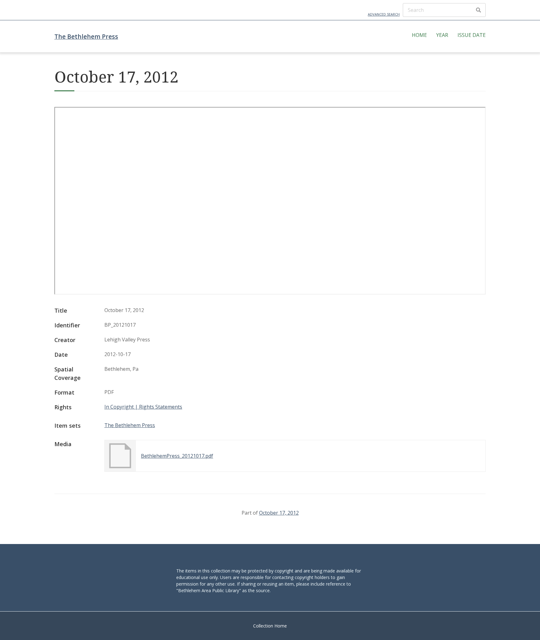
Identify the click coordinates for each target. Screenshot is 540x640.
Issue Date (472, 35)
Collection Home (270, 626)
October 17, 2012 (279, 512)
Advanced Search (384, 14)
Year (442, 35)
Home (419, 35)
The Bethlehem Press (86, 36)
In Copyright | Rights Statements (143, 406)
